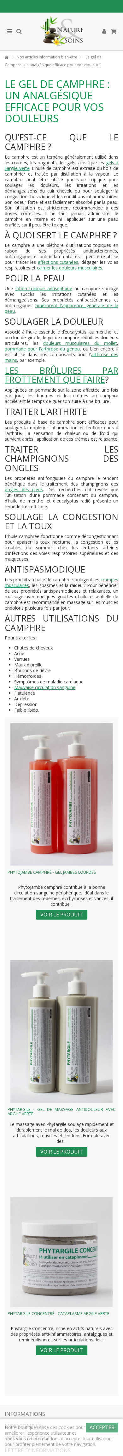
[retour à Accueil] (7, 57)
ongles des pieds (24, 489)
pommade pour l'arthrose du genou (42, 349)
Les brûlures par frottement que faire (61, 375)
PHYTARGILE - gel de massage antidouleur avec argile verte (61, 1111)
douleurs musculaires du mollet (80, 343)
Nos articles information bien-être (47, 57)
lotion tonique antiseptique (43, 288)
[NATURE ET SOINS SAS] (61, 31)
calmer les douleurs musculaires (69, 268)
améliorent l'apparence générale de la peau (61, 308)
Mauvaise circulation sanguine (44, 687)
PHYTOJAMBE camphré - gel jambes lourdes (52, 872)
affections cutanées (58, 262)
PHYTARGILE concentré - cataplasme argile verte (58, 1313)
